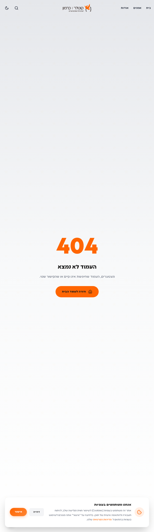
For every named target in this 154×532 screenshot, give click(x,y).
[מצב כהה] (6, 8)
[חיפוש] (16, 8)
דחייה (36, 512)
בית (148, 8)
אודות (125, 8)
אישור (18, 512)
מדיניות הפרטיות (102, 519)
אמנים (137, 8)
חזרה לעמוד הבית (74, 291)
